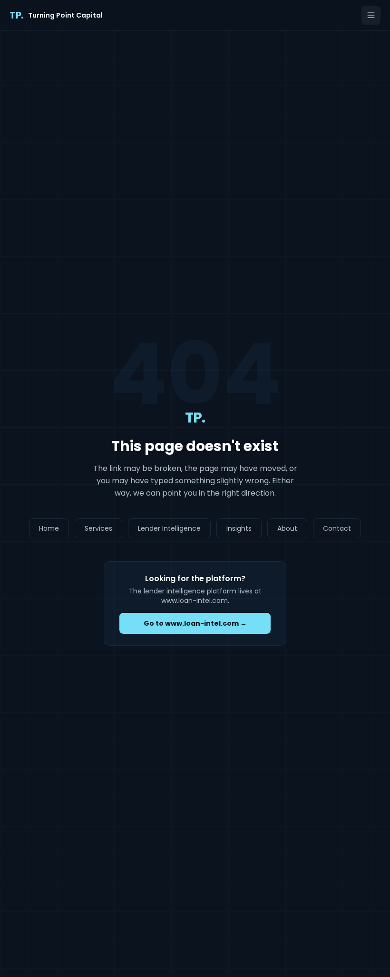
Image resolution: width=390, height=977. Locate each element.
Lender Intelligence (169, 528)
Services (98, 528)
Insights (239, 528)
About (287, 528)
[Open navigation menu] (370, 15)
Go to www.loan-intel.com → (195, 623)
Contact (337, 528)
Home (49, 528)
